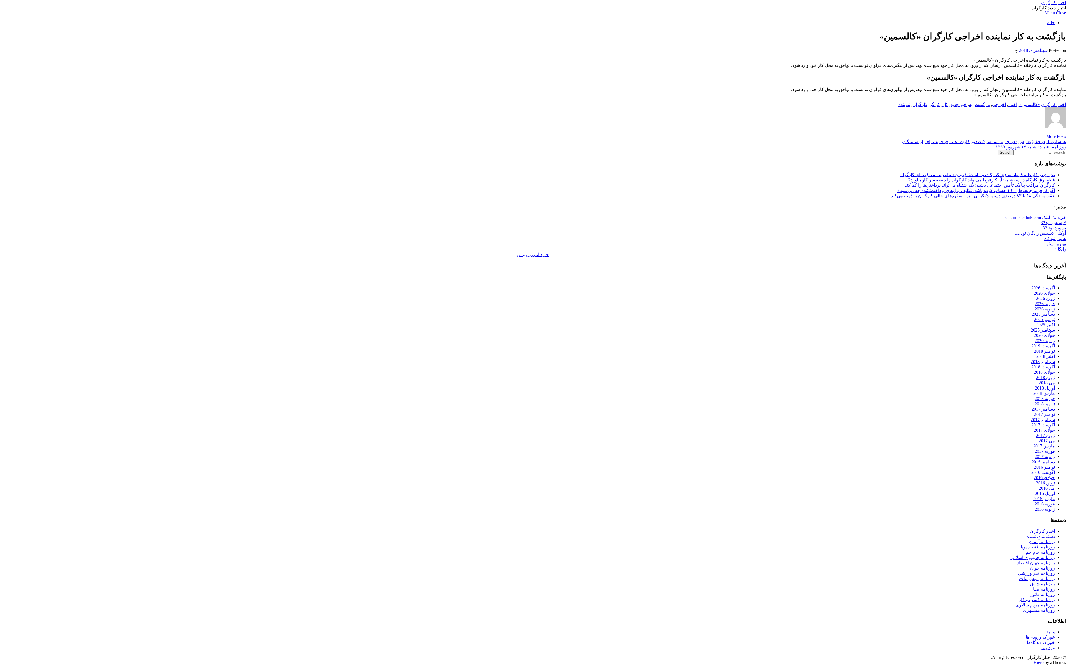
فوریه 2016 (1045, 504)
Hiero (1039, 662)
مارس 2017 (1044, 446)
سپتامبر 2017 (1043, 419)
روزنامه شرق (1042, 583)
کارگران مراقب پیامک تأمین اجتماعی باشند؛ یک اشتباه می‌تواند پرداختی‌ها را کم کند (980, 185)
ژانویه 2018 (1045, 403)
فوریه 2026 (1045, 303)
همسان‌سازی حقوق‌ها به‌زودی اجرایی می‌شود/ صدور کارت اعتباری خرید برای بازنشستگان (984, 141)
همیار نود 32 (1055, 238)
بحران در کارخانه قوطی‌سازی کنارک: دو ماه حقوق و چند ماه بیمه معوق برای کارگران (977, 174)
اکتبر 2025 (1045, 324)
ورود (1050, 631)
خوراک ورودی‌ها (1040, 637)
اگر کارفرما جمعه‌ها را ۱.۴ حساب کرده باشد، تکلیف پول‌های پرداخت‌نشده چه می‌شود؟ (976, 190)
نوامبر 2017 (1044, 414)
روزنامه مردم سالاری (1035, 605)
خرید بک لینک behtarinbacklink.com (1034, 217)
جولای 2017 (1044, 430)
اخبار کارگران (1053, 2)
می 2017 (1047, 440)
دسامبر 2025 (1043, 314)
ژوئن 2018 (1045, 377)
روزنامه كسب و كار (1037, 599)
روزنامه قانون (1042, 594)
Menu (1050, 13)
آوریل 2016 (1045, 493)
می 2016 (1047, 488)
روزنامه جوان (1042, 568)
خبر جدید (959, 104)
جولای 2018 (1044, 372)
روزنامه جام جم (1040, 552)
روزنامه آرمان (1042, 541)
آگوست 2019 (1043, 345)
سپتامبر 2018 (1043, 361)
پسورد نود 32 (1054, 228)
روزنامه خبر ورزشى (1036, 573)
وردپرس (1047, 647)
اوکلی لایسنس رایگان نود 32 (1040, 233)
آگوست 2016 (1043, 472)
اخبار (1012, 104)
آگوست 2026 (1043, 287)
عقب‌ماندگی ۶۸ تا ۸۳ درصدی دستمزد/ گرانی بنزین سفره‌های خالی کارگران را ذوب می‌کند (973, 195)
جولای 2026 (1044, 293)
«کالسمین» (1029, 104)
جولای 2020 (1044, 335)
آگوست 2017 (1043, 425)
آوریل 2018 (1045, 388)
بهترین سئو (1056, 243)
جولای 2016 (1044, 477)
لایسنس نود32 (1053, 222)
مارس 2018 (1044, 393)
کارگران (919, 104)
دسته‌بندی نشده (1041, 536)
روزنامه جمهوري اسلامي (1032, 557)
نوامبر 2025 (1044, 319)
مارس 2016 (1044, 498)
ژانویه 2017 (1045, 456)
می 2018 (1047, 382)
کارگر (935, 104)
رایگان (1060, 249)
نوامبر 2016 (1044, 467)
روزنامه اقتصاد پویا (1038, 547)
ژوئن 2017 (1045, 435)
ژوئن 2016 (1045, 483)
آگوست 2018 (1043, 367)
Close (1061, 13)
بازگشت (982, 104)
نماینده (904, 104)
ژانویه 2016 (1045, 509)
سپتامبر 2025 (1043, 330)
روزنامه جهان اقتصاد (1036, 562)
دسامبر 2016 (1043, 461)
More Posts (1056, 136)
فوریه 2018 (1045, 398)
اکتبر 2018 (1045, 356)
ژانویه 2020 (1045, 340)
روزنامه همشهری (1039, 610)
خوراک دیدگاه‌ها (1041, 642)
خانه (1051, 22)
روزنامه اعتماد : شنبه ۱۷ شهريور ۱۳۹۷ (1030, 147)
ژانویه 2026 (1045, 309)
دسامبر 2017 (1043, 409)
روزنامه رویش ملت (1037, 578)
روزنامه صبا (1044, 589)
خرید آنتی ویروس (533, 254)
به (970, 104)
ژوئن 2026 (1045, 298)
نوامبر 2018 (1044, 351)
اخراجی (999, 104)
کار (945, 104)
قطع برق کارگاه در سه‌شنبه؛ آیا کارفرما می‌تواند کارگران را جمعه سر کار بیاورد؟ (981, 180)
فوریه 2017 (1045, 451)
